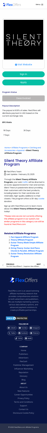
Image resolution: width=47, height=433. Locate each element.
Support (23, 405)
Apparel (20, 150)
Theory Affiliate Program (22, 240)
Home (7, 147)
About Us (23, 387)
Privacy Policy (23, 398)
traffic (25, 182)
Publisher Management (23, 365)
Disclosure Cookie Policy (23, 413)
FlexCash (23, 361)
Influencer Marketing (23, 368)
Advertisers (23, 357)
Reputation (23, 372)
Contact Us (23, 409)
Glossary (23, 376)
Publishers (23, 354)
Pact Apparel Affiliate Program (24, 237)
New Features (23, 391)
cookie (41, 198)
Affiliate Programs (20, 147)
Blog (23, 379)
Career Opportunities (23, 394)
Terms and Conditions (23, 402)
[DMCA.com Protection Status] (23, 318)
